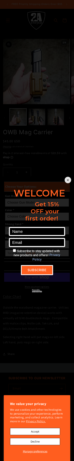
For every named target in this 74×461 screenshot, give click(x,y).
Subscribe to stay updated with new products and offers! (37, 253)
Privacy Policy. (36, 421)
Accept (35, 431)
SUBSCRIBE (37, 270)
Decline (35, 441)
